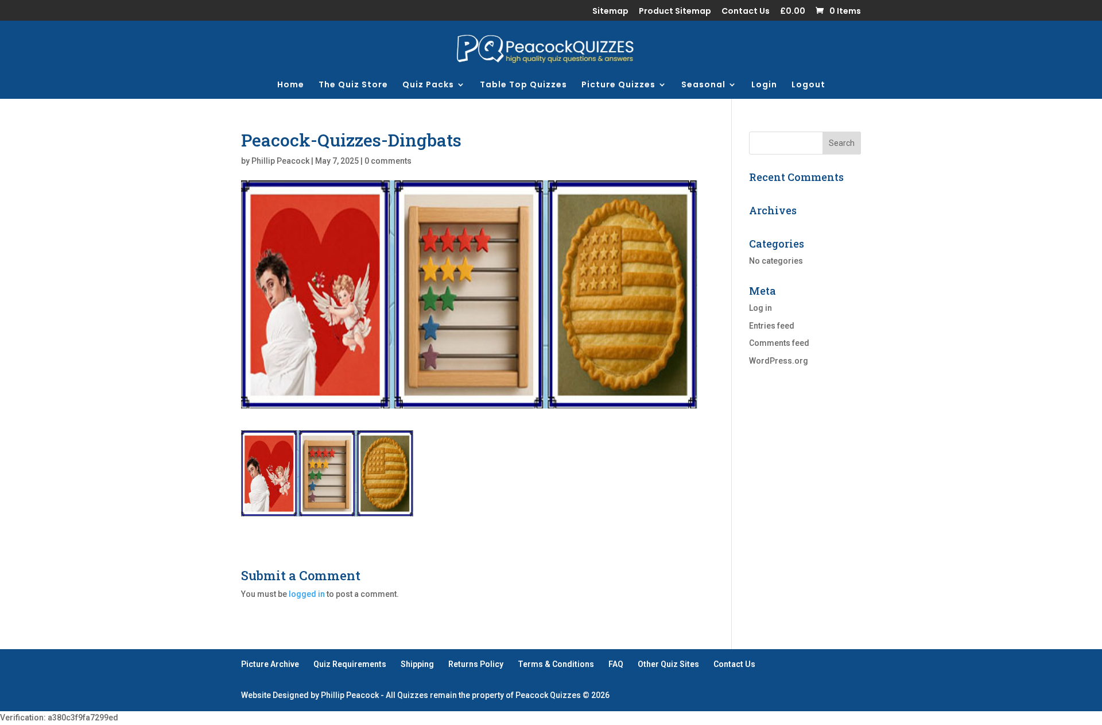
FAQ (615, 664)
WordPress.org (778, 360)
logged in (307, 594)
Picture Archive (270, 664)
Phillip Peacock (280, 160)
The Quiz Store (353, 85)
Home (290, 85)
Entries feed (771, 325)
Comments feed (779, 343)
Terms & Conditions (556, 664)
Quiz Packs (428, 85)
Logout (808, 85)
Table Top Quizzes (523, 85)
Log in (760, 308)
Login (764, 85)
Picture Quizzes (618, 85)
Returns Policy (475, 664)
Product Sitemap (675, 12)
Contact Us (745, 12)
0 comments (388, 160)
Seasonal (703, 85)
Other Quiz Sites (668, 664)
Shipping (417, 664)
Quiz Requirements (349, 664)
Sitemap (610, 12)
